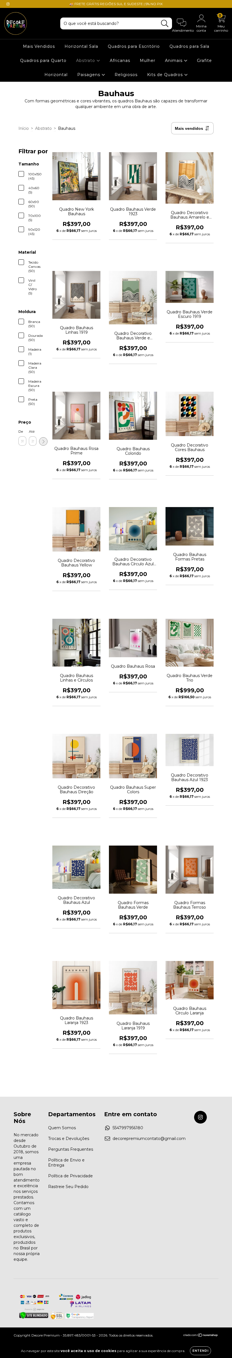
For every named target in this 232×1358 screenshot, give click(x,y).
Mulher (147, 60)
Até (32, 431)
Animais (174, 60)
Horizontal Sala (81, 46)
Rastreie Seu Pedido (68, 1186)
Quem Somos (62, 1127)
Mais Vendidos (39, 46)
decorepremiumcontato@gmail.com (149, 1138)
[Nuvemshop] (200, 1336)
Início (23, 128)
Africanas (120, 60)
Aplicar (43, 441)
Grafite (204, 60)
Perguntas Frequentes (70, 1149)
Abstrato (86, 60)
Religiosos (126, 74)
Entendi (200, 1351)
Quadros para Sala (189, 46)
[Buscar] (164, 23)
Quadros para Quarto (43, 60)
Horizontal (56, 74)
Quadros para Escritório (134, 46)
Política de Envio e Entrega (66, 1162)
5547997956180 (128, 1127)
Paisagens (89, 74)
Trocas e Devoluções (68, 1138)
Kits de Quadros (165, 74)
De (20, 431)
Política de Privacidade (70, 1175)
